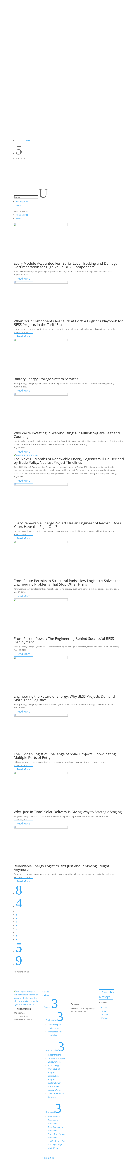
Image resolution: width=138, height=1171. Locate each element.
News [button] (18, 205)
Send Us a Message (106, 994)
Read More (23, 278)
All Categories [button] (22, 201)
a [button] (14, 17)
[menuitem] (69, 17)
